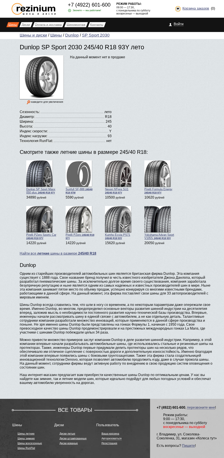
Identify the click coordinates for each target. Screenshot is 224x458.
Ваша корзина (110, 433)
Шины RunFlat (26, 448)
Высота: (26, 126)
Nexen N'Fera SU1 (116, 191)
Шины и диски (33, 35)
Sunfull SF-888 (79, 191)
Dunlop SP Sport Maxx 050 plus (40, 191)
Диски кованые (69, 443)
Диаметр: (27, 117)
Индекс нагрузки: (33, 136)
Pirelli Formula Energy (158, 191)
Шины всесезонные (30, 443)
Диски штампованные (73, 438)
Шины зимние (26, 438)
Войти (179, 24)
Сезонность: (30, 112)
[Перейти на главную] (34, 7)
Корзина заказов (195, 8)
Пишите (188, 445)
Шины (56, 35)
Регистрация (109, 443)
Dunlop (72, 35)
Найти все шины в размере (58, 253)
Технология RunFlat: (36, 141)
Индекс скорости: (34, 131)
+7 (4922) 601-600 (89, 5)
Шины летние (26, 433)
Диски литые (67, 433)
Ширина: (27, 121)
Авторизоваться (112, 438)
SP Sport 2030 (96, 35)
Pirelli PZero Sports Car (41, 236)
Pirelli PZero (80, 236)
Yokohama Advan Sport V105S (159, 236)
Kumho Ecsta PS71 (117, 236)
